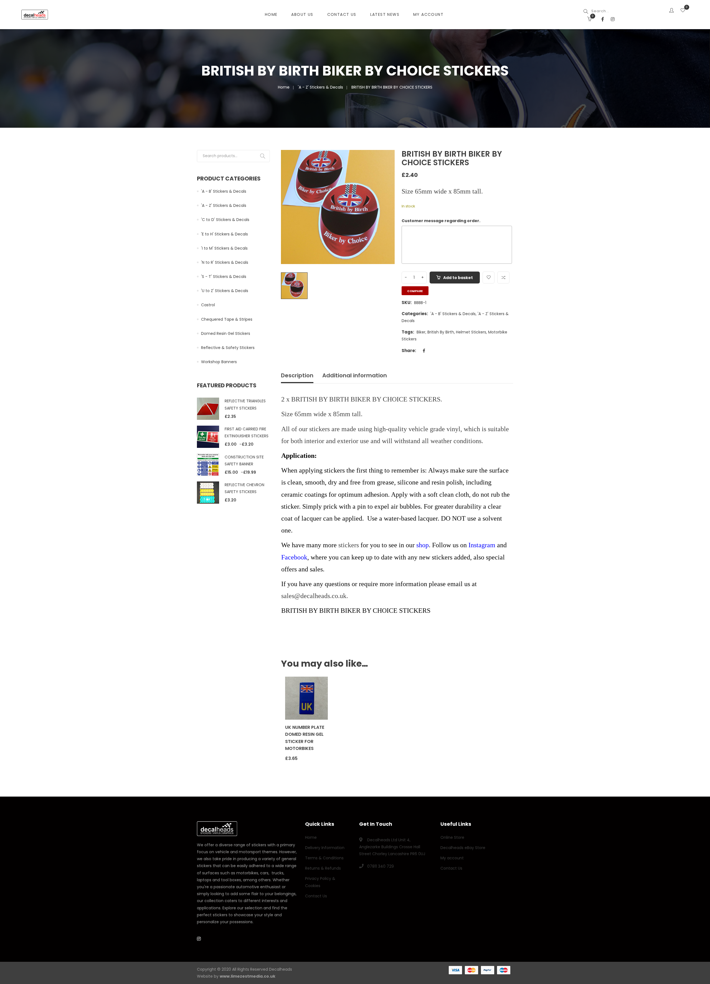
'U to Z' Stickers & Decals (224, 290)
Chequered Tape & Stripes (226, 319)
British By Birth (440, 332)
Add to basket (458, 277)
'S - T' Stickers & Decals (223, 276)
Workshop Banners (219, 362)
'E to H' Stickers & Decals (224, 234)
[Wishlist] (683, 11)
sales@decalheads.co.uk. (315, 595)
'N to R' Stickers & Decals (224, 262)
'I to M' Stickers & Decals (224, 248)
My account (452, 858)
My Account (428, 14)
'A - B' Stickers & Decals (453, 314)
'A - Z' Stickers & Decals (320, 87)
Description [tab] (297, 375)
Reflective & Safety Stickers (228, 347)
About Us (302, 14)
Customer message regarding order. (441, 221)
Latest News (384, 14)
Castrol (208, 305)
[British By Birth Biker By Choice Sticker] (384, 160)
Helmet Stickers (471, 332)
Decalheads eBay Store (462, 847)
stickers (348, 545)
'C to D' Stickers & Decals (225, 219)
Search (263, 156)
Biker (421, 332)
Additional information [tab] (354, 375)
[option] (338, 207)
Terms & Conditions (324, 858)
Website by (236, 976)
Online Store (452, 837)
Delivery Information (324, 847)
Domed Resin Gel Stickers (225, 333)
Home (271, 14)
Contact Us (341, 14)
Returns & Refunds (323, 868)
